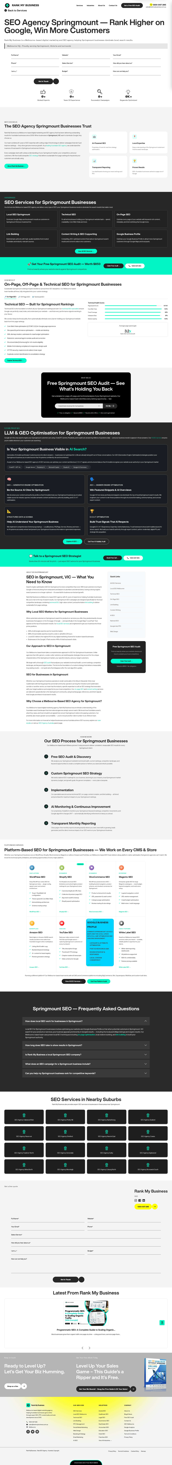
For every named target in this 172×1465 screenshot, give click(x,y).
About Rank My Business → (16, 166)
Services (79, 5)
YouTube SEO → (64, 967)
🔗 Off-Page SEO (24, 297)
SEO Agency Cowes (148, 1136)
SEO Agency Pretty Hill (65, 1120)
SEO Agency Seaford (148, 1120)
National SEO (114, 620)
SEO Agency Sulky (106, 1153)
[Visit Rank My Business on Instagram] (135, 1200)
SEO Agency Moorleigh (65, 1169)
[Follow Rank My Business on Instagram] (28, 1431)
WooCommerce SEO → (96, 911)
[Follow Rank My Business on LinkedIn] (37, 1431)
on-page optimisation (86, 1034)
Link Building (114, 604)
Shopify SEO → (64, 911)
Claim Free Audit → (113, 266)
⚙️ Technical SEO (38, 297)
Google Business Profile (131, 1430)
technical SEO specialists (70, 308)
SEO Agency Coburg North (106, 1169)
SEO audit (47, 662)
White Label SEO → (125, 967)
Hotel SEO (102, 1434)
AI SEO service (156, 438)
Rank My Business (31, 1450)
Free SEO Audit (129, 1417)
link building (89, 602)
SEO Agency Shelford (65, 1136)
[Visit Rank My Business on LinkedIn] (143, 1200)
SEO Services (77, 1411)
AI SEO (112, 615)
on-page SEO (79, 689)
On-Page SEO (114, 599)
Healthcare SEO (103, 1414)
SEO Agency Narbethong (106, 1120)
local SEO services (63, 623)
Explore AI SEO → (72, 541)
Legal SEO (102, 1417)
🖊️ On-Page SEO (10, 297)
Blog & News (128, 1414)
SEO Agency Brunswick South (148, 1169)
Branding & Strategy (79, 1434)
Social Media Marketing (80, 1427)
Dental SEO (102, 1411)
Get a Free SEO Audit (132, 5)
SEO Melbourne (129, 1424)
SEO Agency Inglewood (148, 1153)
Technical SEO (114, 594)
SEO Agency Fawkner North (24, 1153)
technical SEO (54, 602)
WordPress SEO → (35, 911)
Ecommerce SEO (104, 1420)
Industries (90, 5)
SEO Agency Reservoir (24, 1136)
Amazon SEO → (34, 967)
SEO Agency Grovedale (65, 1153)
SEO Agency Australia (46, 723)
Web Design (114, 631)
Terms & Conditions (130, 1434)
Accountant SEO (104, 1427)
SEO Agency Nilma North (24, 1169)
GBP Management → (95, 965)
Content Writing (115, 610)
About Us (101, 5)
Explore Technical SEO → (15, 360)
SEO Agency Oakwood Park (24, 1120)
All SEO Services (115, 583)
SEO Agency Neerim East (106, 1136)
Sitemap (143, 1451)
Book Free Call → (112, 558)
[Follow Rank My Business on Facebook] (32, 1431)
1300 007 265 (159, 5)
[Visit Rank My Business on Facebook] (139, 1200)
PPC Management (79, 1424)
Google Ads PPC (115, 626)
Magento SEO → (124, 911)
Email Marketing (78, 1437)
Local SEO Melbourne (117, 588)
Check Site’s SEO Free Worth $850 (86, 1463)
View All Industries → (105, 1440)
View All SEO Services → (86, 251)
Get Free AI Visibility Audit (96, 541)
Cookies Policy (135, 1451)
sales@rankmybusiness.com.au (156, 7)
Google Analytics (129, 1427)
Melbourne (32, 1427)
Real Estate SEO (104, 1424)
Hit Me (108, 406)
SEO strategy (33, 155)
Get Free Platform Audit (99, 981)
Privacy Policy (128, 1437)
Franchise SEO (103, 1437)
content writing (92, 689)
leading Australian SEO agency (56, 145)
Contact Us (113, 5)
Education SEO (103, 1430)
